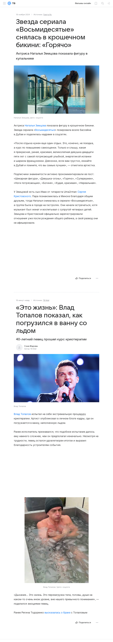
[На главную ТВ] (13, 3)
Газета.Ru (47, 14)
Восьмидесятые (45, 129)
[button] (56, 89)
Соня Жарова (31, 346)
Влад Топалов (22, 414)
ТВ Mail (46, 300)
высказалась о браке (57, 612)
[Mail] (9, 3)
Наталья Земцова (35, 125)
